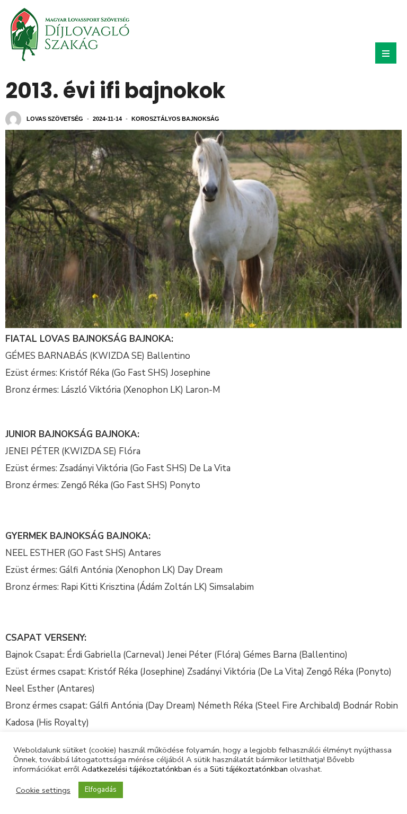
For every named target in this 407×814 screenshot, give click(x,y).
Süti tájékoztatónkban (249, 769)
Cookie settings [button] (43, 790)
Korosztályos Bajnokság (175, 119)
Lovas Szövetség (54, 119)
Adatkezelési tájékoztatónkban (136, 769)
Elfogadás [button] (101, 789)
